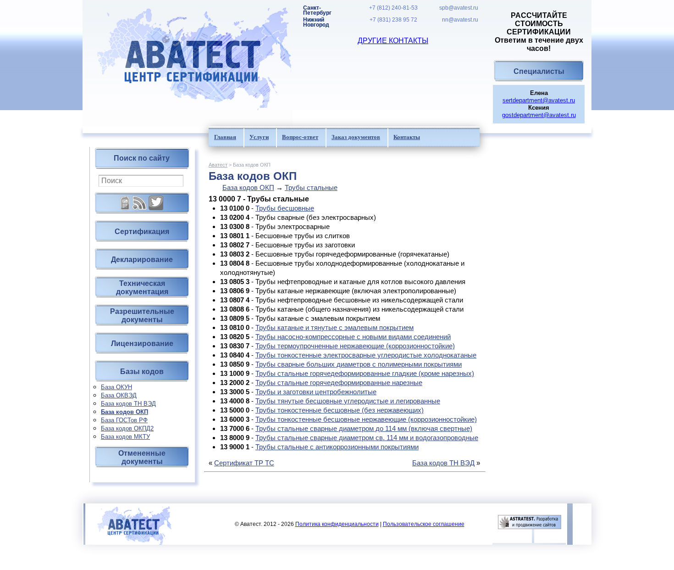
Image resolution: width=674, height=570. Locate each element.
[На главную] (188, 63)
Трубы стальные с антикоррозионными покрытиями (337, 447)
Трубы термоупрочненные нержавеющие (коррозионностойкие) (355, 346)
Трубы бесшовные (284, 208)
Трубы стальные (311, 187)
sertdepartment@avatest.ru (539, 100)
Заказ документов (355, 137)
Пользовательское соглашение (423, 524)
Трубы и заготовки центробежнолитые (315, 392)
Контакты (406, 137)
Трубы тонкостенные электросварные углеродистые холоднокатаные (365, 355)
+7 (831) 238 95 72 (393, 19)
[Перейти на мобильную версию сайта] (125, 199)
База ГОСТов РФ (124, 420)
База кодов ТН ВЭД (128, 403)
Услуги (259, 137)
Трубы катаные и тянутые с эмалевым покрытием (334, 327)
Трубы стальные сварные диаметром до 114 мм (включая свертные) (363, 428)
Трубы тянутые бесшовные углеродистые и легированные (347, 401)
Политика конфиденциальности (337, 524)
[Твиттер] (156, 199)
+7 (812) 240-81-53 (393, 8)
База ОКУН (116, 387)
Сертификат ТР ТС (244, 463)
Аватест (218, 165)
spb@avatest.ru (458, 8)
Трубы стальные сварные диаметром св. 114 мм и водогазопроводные (366, 437)
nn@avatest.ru (460, 19)
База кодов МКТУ (125, 436)
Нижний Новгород (316, 22)
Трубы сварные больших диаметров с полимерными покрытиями (358, 364)
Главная (225, 137)
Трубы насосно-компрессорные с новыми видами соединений (353, 337)
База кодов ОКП (124, 411)
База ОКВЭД (119, 395)
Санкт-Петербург (317, 11)
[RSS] (139, 199)
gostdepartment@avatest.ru (539, 115)
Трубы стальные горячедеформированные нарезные (338, 382)
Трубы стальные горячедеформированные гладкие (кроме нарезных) (364, 373)
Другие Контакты (393, 40)
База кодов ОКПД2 (127, 428)
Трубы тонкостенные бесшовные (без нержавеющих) (339, 410)
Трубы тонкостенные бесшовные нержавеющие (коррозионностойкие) (366, 419)
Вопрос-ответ (300, 137)
